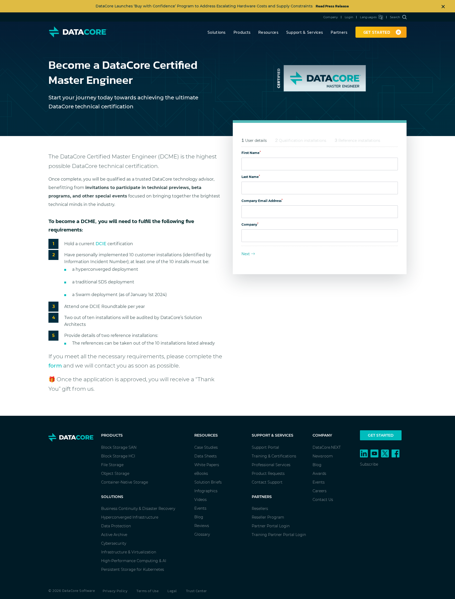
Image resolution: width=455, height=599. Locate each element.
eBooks (201, 473)
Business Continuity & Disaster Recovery (138, 508)
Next (245, 254)
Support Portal (265, 447)
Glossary (202, 534)
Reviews (201, 525)
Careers (320, 491)
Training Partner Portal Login (279, 534)
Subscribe (369, 464)
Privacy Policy (115, 591)
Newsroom (323, 456)
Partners (339, 32)
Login (349, 17)
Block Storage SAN (118, 447)
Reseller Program (268, 517)
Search (395, 17)
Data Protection (116, 526)
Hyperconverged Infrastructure (129, 517)
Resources (268, 32)
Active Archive (114, 534)
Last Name (250, 177)
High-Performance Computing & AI (133, 560)
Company (330, 17)
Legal (172, 591)
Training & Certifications (274, 456)
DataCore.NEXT (327, 447)
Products (242, 32)
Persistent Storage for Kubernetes (132, 569)
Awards (319, 473)
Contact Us (323, 499)
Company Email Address (262, 201)
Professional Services (271, 464)
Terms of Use (147, 591)
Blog (198, 517)
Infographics (205, 491)
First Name (251, 153)
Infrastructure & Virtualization (128, 552)
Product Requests (268, 473)
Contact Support (267, 482)
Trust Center (196, 591)
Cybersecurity (113, 543)
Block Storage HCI (118, 456)
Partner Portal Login (271, 526)
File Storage (112, 464)
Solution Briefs (208, 482)
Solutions (216, 32)
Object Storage (115, 473)
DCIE (101, 243)
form (55, 365)
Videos (200, 499)
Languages (368, 17)
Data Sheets (205, 456)
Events (200, 508)
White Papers (206, 464)
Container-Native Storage (124, 482)
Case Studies (206, 447)
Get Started (381, 435)
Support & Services (304, 32)
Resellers (260, 508)
